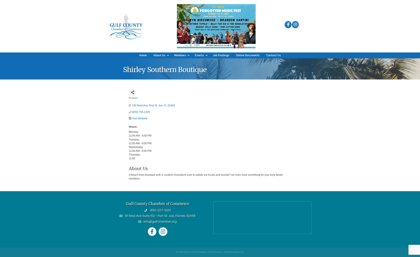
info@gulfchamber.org (160, 221)
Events (199, 55)
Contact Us (273, 55)
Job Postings (221, 55)
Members (180, 55)
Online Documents (248, 55)
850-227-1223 (160, 210)
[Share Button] (132, 92)
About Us (159, 55)
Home (143, 55)
